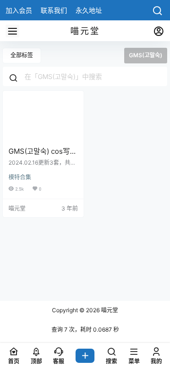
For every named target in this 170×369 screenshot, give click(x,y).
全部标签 (21, 55)
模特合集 (19, 177)
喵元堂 (109, 310)
